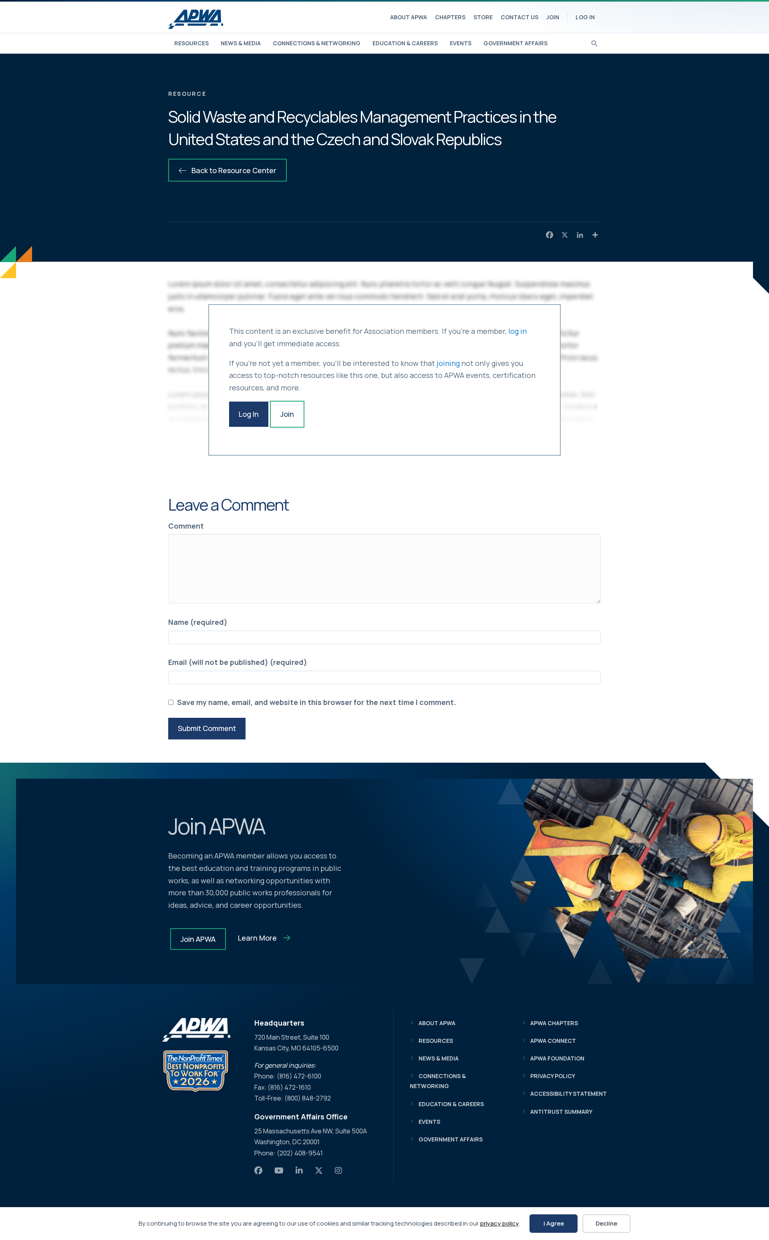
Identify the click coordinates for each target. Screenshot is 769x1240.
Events (460, 43)
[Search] (594, 42)
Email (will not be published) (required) (237, 662)
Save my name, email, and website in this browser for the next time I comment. (316, 702)
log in (517, 331)
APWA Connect (553, 1040)
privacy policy (499, 1223)
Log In (585, 17)
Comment (186, 526)
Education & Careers (405, 43)
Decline (606, 1223)
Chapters (450, 17)
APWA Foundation (557, 1058)
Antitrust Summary (561, 1111)
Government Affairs (515, 43)
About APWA (408, 17)
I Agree (554, 1223)
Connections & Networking (316, 43)
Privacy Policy (552, 1076)
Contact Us (519, 17)
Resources (191, 43)
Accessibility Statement (568, 1093)
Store (483, 17)
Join (552, 17)
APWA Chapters (554, 1023)
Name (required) (197, 622)
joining (448, 363)
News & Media (241, 43)
